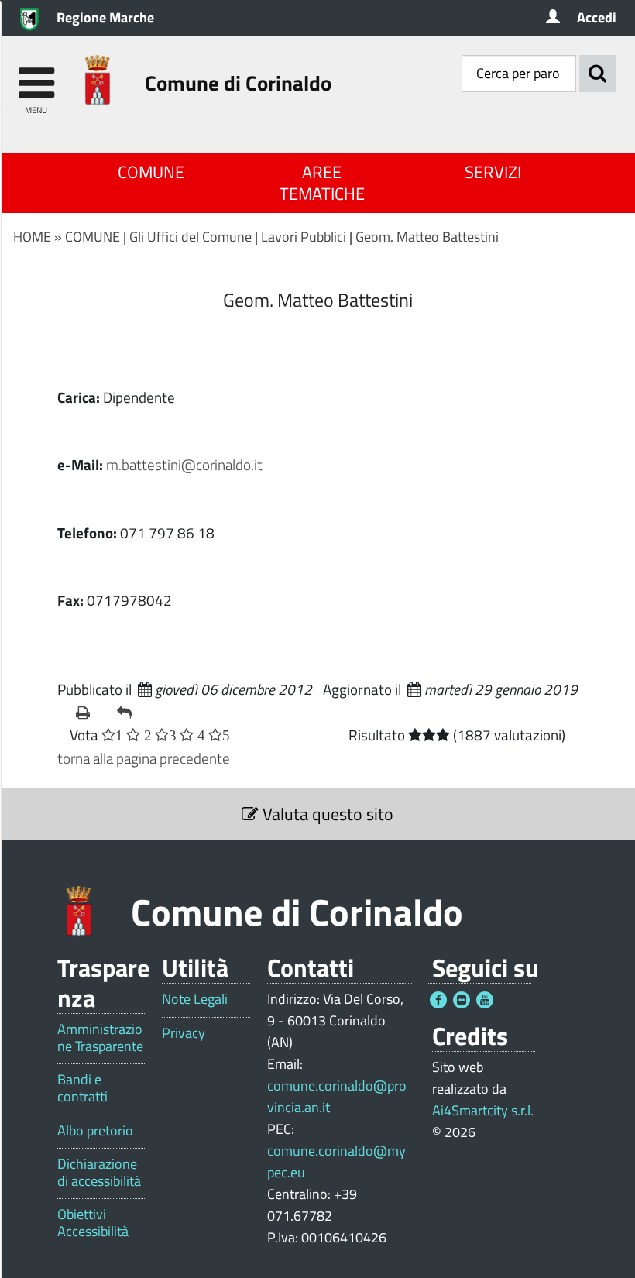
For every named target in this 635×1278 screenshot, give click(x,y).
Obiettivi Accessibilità (93, 1222)
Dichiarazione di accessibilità (99, 1172)
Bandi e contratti (82, 1088)
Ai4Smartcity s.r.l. (483, 1110)
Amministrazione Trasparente (100, 1037)
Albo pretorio (95, 1130)
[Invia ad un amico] (131, 712)
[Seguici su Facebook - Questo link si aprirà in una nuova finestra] (438, 999)
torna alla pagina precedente (143, 758)
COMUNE (151, 172)
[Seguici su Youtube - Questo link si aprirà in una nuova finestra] (484, 999)
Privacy (183, 1033)
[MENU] (36, 75)
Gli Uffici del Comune (190, 236)
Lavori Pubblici (303, 236)
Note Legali (195, 999)
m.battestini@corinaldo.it (184, 464)
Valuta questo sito (326, 814)
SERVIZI (493, 172)
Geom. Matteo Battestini (427, 236)
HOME (32, 236)
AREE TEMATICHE (322, 183)
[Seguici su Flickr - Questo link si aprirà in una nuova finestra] (461, 999)
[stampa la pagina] (90, 712)
